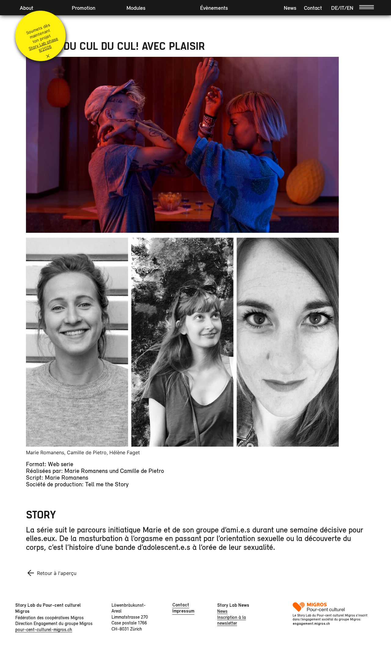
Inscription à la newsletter (231, 620)
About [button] (26, 8)
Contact (313, 8)
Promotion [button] (83, 8)
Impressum (183, 611)
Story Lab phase (43, 43)
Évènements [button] (214, 8)
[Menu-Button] (366, 7)
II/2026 (45, 48)
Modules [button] (135, 8)
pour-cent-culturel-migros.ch (43, 629)
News (290, 8)
